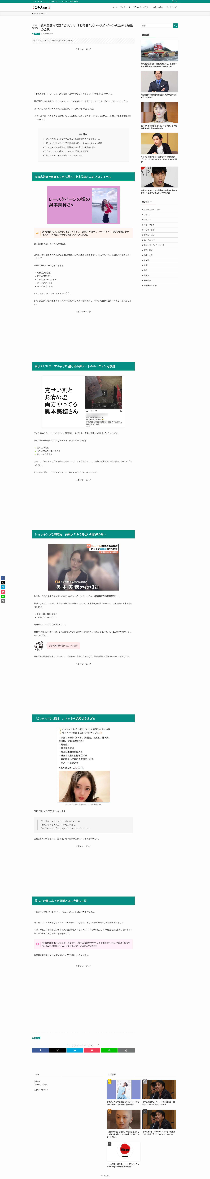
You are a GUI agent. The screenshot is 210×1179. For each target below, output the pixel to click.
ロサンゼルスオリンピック (154, 245)
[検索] (176, 1)
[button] (40, 1050)
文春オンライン (41, 1090)
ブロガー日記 (149, 235)
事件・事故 (148, 250)
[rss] (173, 1)
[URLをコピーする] (126, 1050)
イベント (147, 220)
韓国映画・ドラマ (151, 285)
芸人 (145, 270)
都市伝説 (147, 280)
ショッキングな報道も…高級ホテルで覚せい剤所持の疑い (71, 147)
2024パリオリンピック (153, 210)
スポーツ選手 (149, 225)
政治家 (146, 260)
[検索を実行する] (175, 25)
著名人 (37, 33)
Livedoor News (40, 1084)
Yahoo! (37, 1081)
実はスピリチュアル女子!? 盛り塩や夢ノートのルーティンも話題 (74, 143)
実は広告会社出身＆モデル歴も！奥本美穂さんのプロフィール (73, 139)
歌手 (145, 265)
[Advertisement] (83, 68)
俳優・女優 (148, 255)
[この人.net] (41, 7)
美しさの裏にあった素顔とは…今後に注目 (64, 155)
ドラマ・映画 (149, 230)
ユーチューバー (150, 240)
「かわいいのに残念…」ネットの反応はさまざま (67, 151)
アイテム (147, 215)
